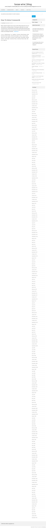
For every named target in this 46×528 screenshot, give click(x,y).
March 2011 (34, 310)
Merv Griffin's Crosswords (10, 37)
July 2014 (33, 240)
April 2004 (33, 470)
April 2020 (33, 164)
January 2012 (34, 291)
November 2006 (34, 410)
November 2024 (34, 103)
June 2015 (33, 224)
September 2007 (35, 390)
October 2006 (34, 412)
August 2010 (34, 324)
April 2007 (33, 400)
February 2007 (34, 404)
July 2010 (33, 326)
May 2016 (33, 209)
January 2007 (34, 406)
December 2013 (34, 252)
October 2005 (34, 435)
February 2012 (34, 289)
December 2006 (34, 408)
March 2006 (34, 425)
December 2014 (34, 232)
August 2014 (34, 238)
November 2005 (34, 433)
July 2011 (33, 302)
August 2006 (34, 416)
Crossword (18, 34)
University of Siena (13, 38)
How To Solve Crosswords (10, 20)
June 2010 (33, 328)
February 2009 (34, 357)
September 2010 (35, 322)
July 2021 (33, 140)
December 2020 (34, 148)
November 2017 (34, 189)
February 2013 (34, 267)
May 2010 (33, 330)
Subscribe (3, 9)
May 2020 (33, 162)
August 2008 (34, 369)
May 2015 (33, 226)
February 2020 (34, 168)
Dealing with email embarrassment (38, 79)
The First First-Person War (36, 82)
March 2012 (34, 287)
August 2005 (34, 439)
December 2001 (34, 517)
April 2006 (33, 423)
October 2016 (34, 199)
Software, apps (7, 34)
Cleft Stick (29, 9)
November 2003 (34, 480)
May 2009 (33, 351)
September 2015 (35, 220)
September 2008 (35, 367)
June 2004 (33, 466)
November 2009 (34, 341)
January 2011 (34, 314)
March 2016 (34, 211)
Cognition (14, 34)
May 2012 (33, 283)
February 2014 (34, 248)
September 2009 (35, 345)
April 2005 (33, 447)
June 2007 (33, 396)
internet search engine (15, 35)
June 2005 (33, 443)
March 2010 (34, 334)
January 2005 (34, 453)
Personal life (23, 37)
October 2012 (34, 273)
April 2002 (33, 511)
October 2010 (34, 320)
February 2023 (34, 125)
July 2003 (33, 488)
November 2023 (34, 121)
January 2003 (34, 498)
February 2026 (34, 90)
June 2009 (33, 349)
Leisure (20, 35)
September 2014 (35, 236)
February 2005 (34, 451)
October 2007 (34, 388)
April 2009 (33, 353)
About (17, 9)
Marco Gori (3, 37)
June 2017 (33, 193)
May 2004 (33, 468)
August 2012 (34, 277)
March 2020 (34, 166)
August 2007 (34, 392)
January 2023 (34, 127)
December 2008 (34, 361)
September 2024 (35, 107)
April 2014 (33, 244)
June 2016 (33, 207)
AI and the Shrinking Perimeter (37, 72)
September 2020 (35, 154)
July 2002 (33, 507)
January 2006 (34, 429)
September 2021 (35, 138)
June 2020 (33, 160)
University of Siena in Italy (21, 38)
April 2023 (33, 123)
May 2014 (33, 242)
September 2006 (35, 414)
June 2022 (33, 131)
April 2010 (33, 332)
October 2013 (34, 254)
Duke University (23, 34)
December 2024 (34, 101)
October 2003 (34, 482)
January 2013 (34, 269)
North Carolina (17, 37)
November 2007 (34, 386)
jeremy (3, 23)
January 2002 (34, 515)
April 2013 (33, 265)
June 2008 (33, 373)
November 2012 (34, 271)
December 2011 (34, 293)
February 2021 (34, 144)
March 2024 (34, 113)
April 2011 (33, 308)
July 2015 (33, 222)
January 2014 (34, 250)
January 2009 (34, 359)
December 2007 (34, 384)
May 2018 (33, 181)
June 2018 (33, 179)
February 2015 (34, 230)
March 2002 (34, 513)
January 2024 (34, 117)
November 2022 (34, 129)
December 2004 (34, 455)
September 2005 (35, 437)
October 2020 (34, 152)
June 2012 (33, 281)
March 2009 (34, 355)
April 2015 (33, 228)
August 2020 (34, 156)
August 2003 (34, 486)
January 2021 (34, 146)
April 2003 (33, 494)
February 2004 (34, 474)
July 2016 (33, 205)
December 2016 (34, 197)
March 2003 (34, 496)
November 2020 (34, 150)
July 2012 (33, 279)
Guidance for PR (10, 9)
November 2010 (34, 318)
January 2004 (34, 476)
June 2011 (33, 304)
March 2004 (34, 472)
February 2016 (34, 213)
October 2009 (34, 343)
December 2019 (34, 170)
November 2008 (34, 363)
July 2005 (33, 441)
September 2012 (35, 275)
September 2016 (35, 201)
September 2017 (35, 191)
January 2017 (34, 195)
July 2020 (33, 158)
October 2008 (34, 365)
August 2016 (34, 203)
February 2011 (34, 312)
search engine (7, 38)
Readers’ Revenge (35, 66)
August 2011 (34, 300)
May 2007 (33, 398)
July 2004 (33, 464)
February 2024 (34, 115)
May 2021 (33, 142)
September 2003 (35, 484)
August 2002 (34, 505)
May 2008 (33, 375)
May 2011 (33, 306)
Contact (22, 9)
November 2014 (34, 234)
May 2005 (33, 445)
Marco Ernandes (25, 35)
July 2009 (33, 347)
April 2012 (33, 285)
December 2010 (34, 316)
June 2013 (33, 261)
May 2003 (33, 492)
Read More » (16, 31)
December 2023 (34, 119)
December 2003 (34, 478)
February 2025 (34, 99)
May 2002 (33, 509)
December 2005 (34, 431)
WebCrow (5, 40)
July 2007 (33, 394)
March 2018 (34, 183)
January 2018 (34, 185)
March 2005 (34, 449)
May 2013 (33, 263)
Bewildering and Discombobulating (38, 69)
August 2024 (34, 109)
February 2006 (34, 427)
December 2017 (34, 187)
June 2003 (33, 490)
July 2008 (33, 371)
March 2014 (34, 246)
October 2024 (34, 105)
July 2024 (33, 111)
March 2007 (34, 402)
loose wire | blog (23, 4)
